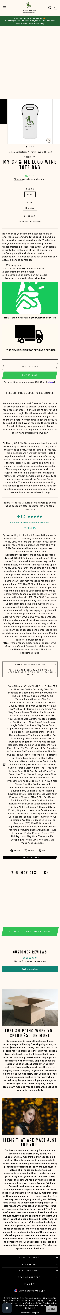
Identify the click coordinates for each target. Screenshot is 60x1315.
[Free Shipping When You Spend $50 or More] (30, 1007)
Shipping (18, 179)
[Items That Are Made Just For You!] (30, 1116)
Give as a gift (29, 857)
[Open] (7, 1308)
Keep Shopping (29, 1271)
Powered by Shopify (30, 1312)
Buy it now (29, 375)
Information (29, 1264)
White (30, 194)
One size (30, 207)
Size (30, 202)
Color (30, 189)
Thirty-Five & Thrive (40, 152)
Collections (21, 152)
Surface (30, 216)
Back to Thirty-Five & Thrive (32, 931)
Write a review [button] (30, 969)
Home (11, 152)
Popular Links (29, 1258)
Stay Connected (29, 1277)
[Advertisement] (30, 62)
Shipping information (30, 664)
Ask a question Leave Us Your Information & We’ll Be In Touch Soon (30, 672)
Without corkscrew (29, 221)
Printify (30, 157)
